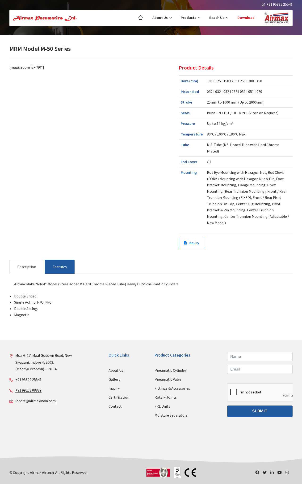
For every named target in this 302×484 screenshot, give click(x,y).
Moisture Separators (171, 415)
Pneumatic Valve (168, 379)
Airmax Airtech (42, 472)
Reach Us (216, 17)
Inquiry (194, 243)
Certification (119, 397)
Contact (115, 406)
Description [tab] (26, 266)
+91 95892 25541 (28, 379)
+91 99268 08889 (28, 390)
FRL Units (162, 406)
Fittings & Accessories (172, 388)
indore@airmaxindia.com (35, 400)
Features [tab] (60, 266)
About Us (160, 17)
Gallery (114, 379)
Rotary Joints (166, 397)
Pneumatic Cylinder (170, 370)
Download (246, 17)
